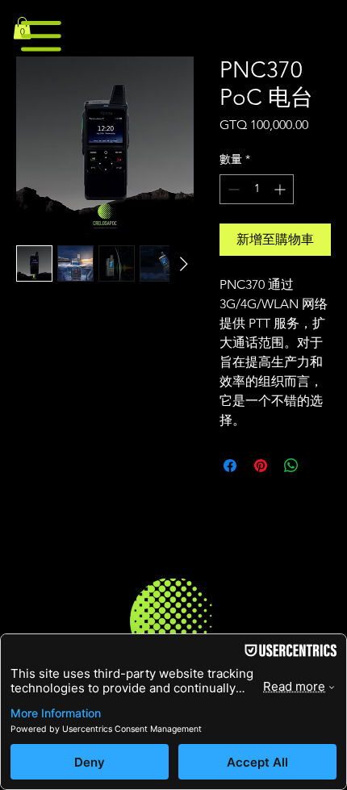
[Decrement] (232, 189)
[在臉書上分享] (230, 465)
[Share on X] (322, 465)
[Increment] (281, 189)
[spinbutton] (256, 189)
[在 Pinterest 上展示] (260, 465)
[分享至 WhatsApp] (291, 465)
